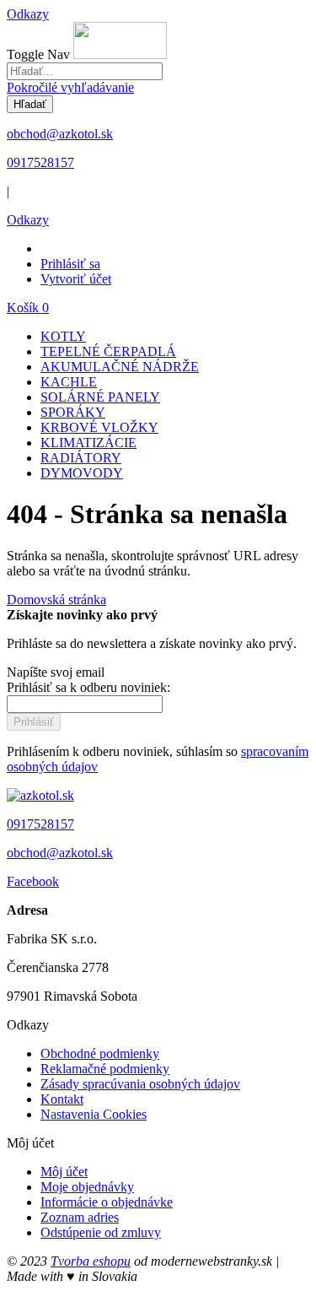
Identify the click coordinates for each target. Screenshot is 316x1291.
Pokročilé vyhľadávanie (70, 87)
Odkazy (28, 14)
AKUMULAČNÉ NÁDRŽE (119, 366)
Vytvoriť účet (75, 279)
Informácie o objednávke (106, 1202)
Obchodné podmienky (99, 1053)
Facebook (33, 881)
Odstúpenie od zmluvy (100, 1232)
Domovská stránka (56, 599)
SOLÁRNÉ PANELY (100, 397)
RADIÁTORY (80, 458)
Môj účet (64, 1171)
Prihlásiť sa (70, 264)
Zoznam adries (79, 1217)
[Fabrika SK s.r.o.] (40, 795)
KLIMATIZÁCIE (88, 442)
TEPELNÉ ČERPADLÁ (108, 351)
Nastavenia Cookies (93, 1114)
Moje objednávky (87, 1187)
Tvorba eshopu (91, 1261)
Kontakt (61, 1099)
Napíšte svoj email (55, 672)
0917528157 (40, 162)
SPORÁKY (72, 412)
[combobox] (85, 71)
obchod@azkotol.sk (60, 134)
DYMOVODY (81, 473)
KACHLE (68, 382)
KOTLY (63, 336)
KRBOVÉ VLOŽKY (99, 427)
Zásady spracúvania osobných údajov (140, 1084)
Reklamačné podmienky (104, 1068)
